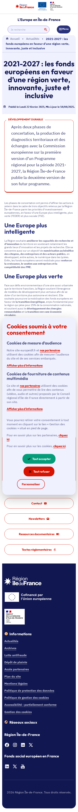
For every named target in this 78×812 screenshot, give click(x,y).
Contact (36, 503)
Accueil (15, 38)
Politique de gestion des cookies (26, 697)
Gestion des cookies (18, 712)
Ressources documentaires (36, 534)
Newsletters (37, 518)
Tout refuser (41, 471)
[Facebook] (6, 746)
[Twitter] (30, 746)
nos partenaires (50, 350)
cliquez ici (59, 446)
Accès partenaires (16, 669)
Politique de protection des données (29, 690)
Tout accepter (41, 459)
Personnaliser (31, 484)
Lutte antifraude (15, 655)
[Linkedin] (22, 746)
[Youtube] (22, 767)
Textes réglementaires (37, 549)
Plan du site (12, 676)
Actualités (32, 38)
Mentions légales (16, 683)
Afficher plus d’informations (25, 365)
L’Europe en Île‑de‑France (39, 20)
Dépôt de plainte (15, 662)
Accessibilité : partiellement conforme (30, 704)
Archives (10, 648)
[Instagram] (14, 746)
